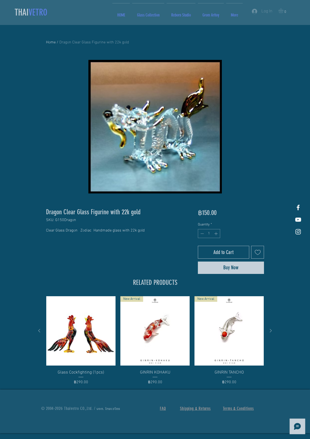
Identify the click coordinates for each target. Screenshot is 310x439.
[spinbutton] (209, 233)
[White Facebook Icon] (298, 207)
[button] (284, 10)
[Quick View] (81, 331)
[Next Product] (271, 331)
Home (51, 42)
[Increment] (216, 233)
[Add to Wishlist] (257, 252)
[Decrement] (202, 233)
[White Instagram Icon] (298, 231)
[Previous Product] (39, 331)
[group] (155, 340)
